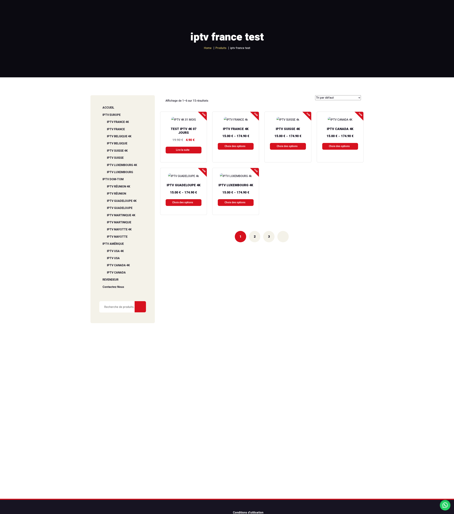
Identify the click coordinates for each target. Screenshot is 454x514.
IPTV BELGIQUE (117, 143)
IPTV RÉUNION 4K (118, 186)
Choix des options (235, 146)
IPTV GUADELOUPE (119, 208)
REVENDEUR (110, 280)
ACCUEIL (108, 108)
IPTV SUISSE (115, 158)
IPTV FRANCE (116, 129)
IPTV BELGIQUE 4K (119, 136)
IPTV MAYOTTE (117, 237)
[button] (445, 505)
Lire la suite (182, 150)
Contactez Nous (113, 287)
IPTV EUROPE (112, 115)
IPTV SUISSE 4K (117, 151)
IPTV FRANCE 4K (118, 122)
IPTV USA (113, 258)
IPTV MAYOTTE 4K (119, 229)
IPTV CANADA (116, 272)
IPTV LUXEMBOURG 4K (122, 165)
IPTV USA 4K (115, 251)
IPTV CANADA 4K (118, 265)
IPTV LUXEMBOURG (120, 172)
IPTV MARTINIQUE (119, 222)
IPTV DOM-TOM (113, 179)
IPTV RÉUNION (116, 194)
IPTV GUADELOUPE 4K (122, 201)
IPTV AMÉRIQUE (113, 244)
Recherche (140, 307)
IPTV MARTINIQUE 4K (121, 215)
